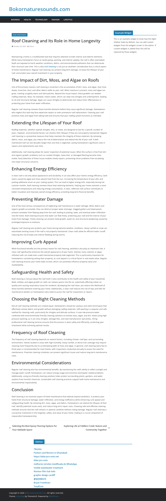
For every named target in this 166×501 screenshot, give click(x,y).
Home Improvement (19, 35)
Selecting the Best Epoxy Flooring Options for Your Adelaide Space (34, 428)
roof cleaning (50, 66)
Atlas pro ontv (41, 460)
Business (15, 19)
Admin (31, 46)
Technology (41, 19)
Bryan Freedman (42, 482)
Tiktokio (38, 449)
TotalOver (39, 486)
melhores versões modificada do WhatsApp (55, 464)
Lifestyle (68, 19)
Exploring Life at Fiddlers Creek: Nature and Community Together (85, 428)
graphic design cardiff (44, 475)
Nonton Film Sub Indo (44, 471)
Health (27, 19)
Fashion (56, 19)
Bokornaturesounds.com (39, 9)
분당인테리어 (40, 478)
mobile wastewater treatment (48, 467)
